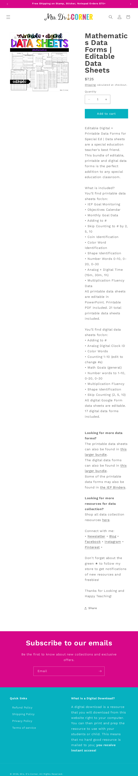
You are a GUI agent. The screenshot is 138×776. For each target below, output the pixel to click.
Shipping (90, 84)
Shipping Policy (23, 714)
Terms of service (24, 727)
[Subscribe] (100, 671)
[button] (8, 17)
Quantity (90, 91)
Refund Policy (22, 707)
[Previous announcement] (7, 4)
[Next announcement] (131, 4)
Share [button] (92, 608)
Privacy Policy (22, 721)
